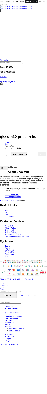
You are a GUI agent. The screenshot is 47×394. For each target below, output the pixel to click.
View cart (8, 295)
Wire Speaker (14, 331)
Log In (8, 338)
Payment (29, 1)
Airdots (7, 324)
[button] (4, 60)
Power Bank (9, 322)
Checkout (25, 295)
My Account (9, 334)
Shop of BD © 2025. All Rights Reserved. (16, 279)
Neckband (9, 320)
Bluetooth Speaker (16, 329)
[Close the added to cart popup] (35, 295)
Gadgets (8, 314)
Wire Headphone (11, 318)
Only (35, 1)
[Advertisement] (23, 369)
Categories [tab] (9, 306)
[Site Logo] (16, 7)
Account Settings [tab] (11, 308)
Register (9, 341)
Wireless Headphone (13, 316)
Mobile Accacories (12, 312)
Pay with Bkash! (9, 344)
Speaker (8, 326)
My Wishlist (9, 336)
